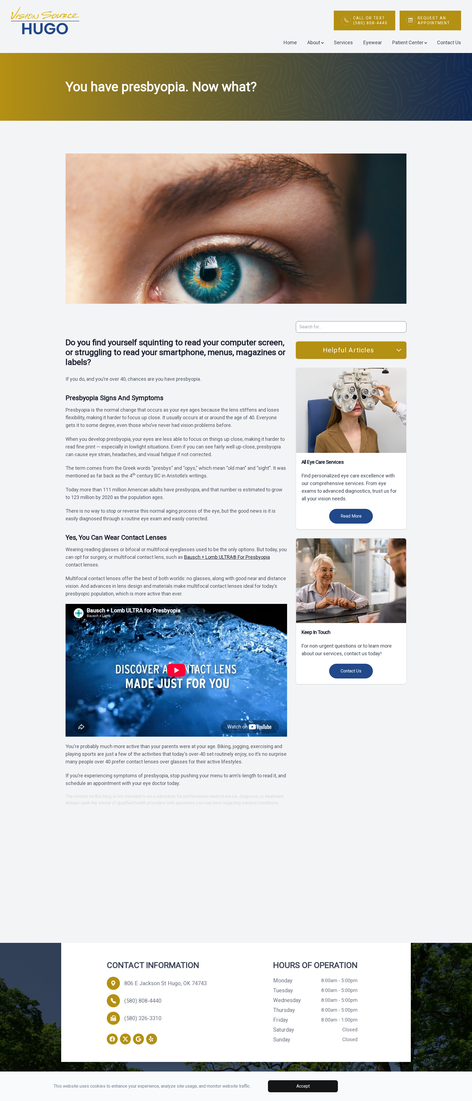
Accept (303, 1086)
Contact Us (449, 42)
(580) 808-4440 (142, 1000)
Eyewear (372, 42)
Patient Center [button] (407, 42)
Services (343, 42)
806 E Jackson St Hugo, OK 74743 (165, 983)
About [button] (313, 42)
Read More (351, 516)
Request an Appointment (434, 20)
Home (290, 42)
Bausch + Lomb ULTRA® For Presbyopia (227, 557)
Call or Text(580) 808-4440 (370, 20)
